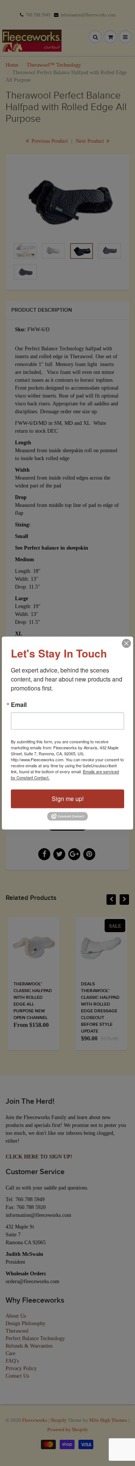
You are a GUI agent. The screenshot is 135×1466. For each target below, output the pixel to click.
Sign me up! (68, 798)
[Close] (126, 643)
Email (19, 705)
